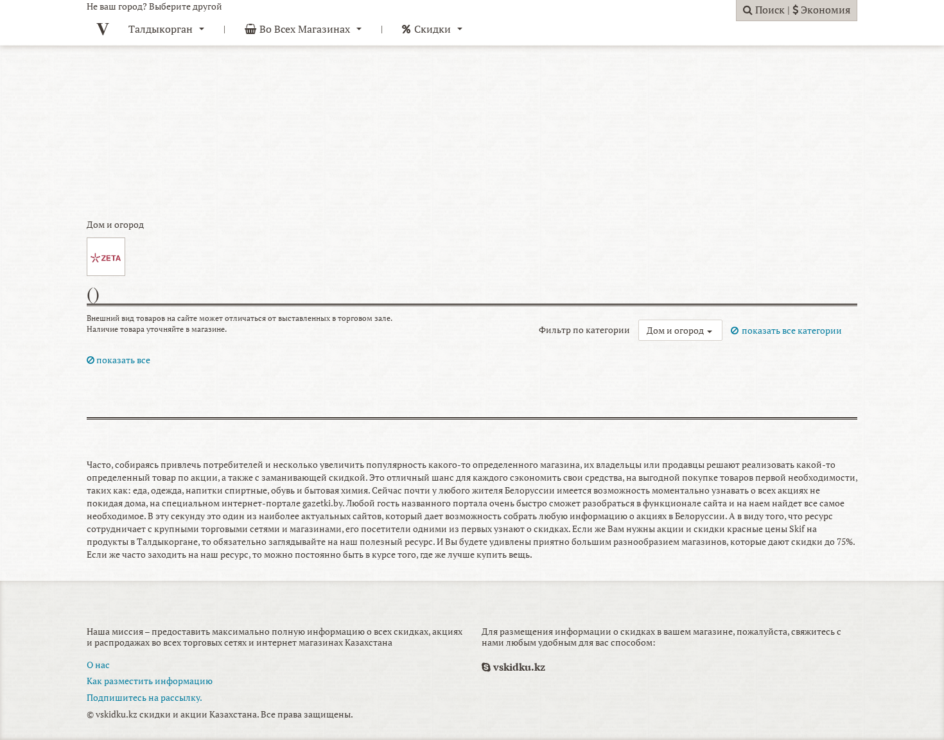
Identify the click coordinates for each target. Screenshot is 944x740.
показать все (122, 360)
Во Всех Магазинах (304, 29)
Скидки (432, 29)
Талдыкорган (160, 29)
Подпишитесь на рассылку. (144, 697)
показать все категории (792, 330)
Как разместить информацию (150, 681)
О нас (98, 664)
